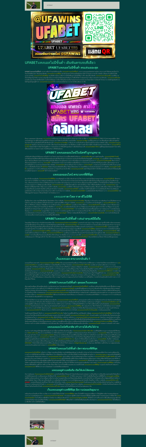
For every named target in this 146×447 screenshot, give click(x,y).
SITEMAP (50, 5)
